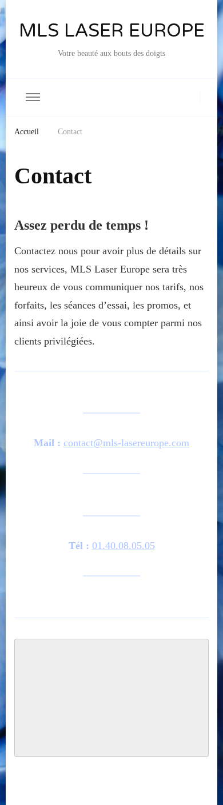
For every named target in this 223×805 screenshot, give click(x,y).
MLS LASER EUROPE (112, 31)
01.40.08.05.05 (123, 545)
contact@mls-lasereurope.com (126, 442)
